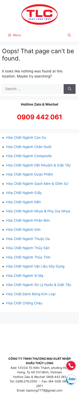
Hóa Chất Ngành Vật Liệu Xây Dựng (35, 266)
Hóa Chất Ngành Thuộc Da (28, 239)
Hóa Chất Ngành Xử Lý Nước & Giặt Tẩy (38, 285)
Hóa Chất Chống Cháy (24, 303)
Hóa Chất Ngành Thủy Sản (28, 248)
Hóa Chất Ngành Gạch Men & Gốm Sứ (37, 184)
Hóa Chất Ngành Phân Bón (28, 220)
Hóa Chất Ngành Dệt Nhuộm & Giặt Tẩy (38, 165)
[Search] (70, 89)
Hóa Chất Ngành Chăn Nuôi (28, 147)
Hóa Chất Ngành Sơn (23, 230)
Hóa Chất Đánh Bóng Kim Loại (31, 294)
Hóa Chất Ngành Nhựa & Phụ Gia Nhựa (38, 211)
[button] (69, 35)
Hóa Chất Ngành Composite (29, 156)
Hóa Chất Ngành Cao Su (26, 137)
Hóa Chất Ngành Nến (23, 202)
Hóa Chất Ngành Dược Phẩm (29, 174)
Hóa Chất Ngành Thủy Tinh (28, 257)
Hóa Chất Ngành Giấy (24, 193)
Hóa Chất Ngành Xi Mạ (24, 276)
